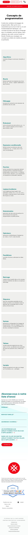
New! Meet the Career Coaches (14, 6)
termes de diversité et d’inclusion (14, 525)
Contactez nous (14, 522)
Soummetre (7, 444)
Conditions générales (14, 529)
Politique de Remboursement (14, 531)
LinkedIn (22, 502)
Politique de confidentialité (14, 527)
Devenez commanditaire (7, 508)
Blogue (7, 506)
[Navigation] (24, 2)
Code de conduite (14, 524)
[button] (14, 431)
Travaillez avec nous (7, 502)
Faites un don (7, 504)
